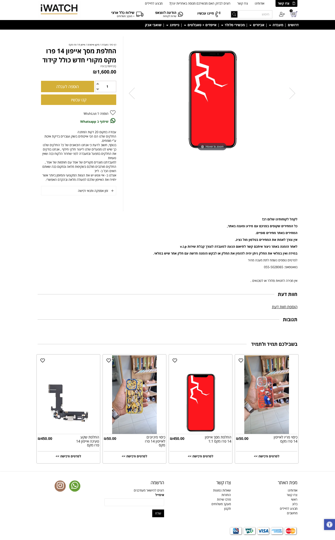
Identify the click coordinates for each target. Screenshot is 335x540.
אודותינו (259, 3)
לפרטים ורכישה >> (266, 456)
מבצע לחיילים (153, 3)
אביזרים (258, 25)
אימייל (159, 495)
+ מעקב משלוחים (125, 16)
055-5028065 (273, 267)
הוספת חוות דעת (284, 306)
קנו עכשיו (78, 99)
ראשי (294, 499)
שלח (158, 513)
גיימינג (174, 25)
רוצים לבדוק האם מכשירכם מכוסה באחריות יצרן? (199, 3)
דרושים (293, 25)
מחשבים (292, 513)
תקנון (227, 508)
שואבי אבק (153, 25)
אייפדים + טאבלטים (201, 25)
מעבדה (277, 25)
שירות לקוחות (169, 16)
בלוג (294, 504)
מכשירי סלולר (234, 25)
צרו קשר (283, 3)
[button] (329, 525)
